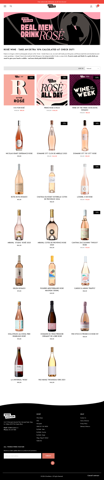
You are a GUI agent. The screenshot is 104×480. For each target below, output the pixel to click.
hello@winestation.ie (13, 428)
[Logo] (52, 6)
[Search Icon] (11, 6)
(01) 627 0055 (12, 430)
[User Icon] (91, 6)
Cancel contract (93, 475)
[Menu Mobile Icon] (5, 6)
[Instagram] (52, 463)
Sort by (80, 68)
